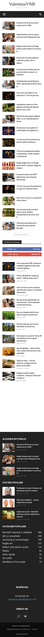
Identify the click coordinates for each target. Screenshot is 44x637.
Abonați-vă (35, 254)
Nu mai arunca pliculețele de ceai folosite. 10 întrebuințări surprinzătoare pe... (28, 302)
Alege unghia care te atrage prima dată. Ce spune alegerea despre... (28, 165)
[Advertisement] (22, 410)
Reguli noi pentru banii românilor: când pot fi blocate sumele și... (29, 375)
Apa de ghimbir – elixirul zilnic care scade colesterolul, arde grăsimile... (29, 350)
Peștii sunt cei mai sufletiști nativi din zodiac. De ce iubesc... (27, 60)
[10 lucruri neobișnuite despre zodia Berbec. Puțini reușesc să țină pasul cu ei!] (8, 154)
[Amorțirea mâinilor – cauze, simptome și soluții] (8, 503)
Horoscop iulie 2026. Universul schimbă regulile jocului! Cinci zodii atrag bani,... (29, 265)
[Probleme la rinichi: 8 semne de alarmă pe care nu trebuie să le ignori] (8, 491)
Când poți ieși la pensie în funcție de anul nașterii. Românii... (26, 225)
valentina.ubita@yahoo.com (22, 599)
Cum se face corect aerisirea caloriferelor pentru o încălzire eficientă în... (29, 290)
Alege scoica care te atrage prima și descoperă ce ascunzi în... (28, 48)
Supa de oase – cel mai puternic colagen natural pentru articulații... (26, 363)
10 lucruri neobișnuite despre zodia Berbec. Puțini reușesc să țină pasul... (28, 153)
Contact (34, 629)
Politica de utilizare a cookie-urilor (18, 629)
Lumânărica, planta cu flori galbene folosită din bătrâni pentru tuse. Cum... (27, 107)
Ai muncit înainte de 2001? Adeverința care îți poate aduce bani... (26, 177)
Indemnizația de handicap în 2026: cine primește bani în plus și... (28, 83)
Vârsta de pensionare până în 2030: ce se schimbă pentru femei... (28, 118)
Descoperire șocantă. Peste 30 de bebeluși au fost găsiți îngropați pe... (29, 338)
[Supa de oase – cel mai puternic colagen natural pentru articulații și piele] (8, 363)
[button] (4, 14)
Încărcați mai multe (21, 234)
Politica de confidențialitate (21, 626)
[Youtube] (25, 616)
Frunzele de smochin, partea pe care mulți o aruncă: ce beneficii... (27, 72)
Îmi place (36, 249)
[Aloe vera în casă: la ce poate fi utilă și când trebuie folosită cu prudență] (8, 201)
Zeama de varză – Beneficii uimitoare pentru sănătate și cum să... (28, 514)
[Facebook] (18, 616)
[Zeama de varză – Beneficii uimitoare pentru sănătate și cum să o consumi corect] (8, 515)
